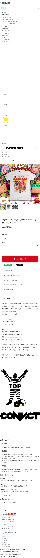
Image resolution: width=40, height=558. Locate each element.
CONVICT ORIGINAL (11, 21)
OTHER (7, 25)
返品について (8, 271)
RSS (3, 536)
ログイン (5, 37)
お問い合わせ (6, 41)
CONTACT (5, 29)
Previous (2, 184)
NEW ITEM (8, 17)
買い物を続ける (8, 289)
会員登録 (5, 35)
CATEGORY (14, 148)
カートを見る (6, 39)
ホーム (5, 160)
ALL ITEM (5, 27)
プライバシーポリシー (8, 534)
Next (38, 184)
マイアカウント (6, 33)
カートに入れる (21, 259)
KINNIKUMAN (9, 19)
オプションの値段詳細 (10, 280)
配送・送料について (8, 519)
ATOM (8, 536)
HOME (4, 12)
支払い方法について (8, 521)
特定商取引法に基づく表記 (12, 275)
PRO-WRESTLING (10, 23)
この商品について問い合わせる (13, 285)
